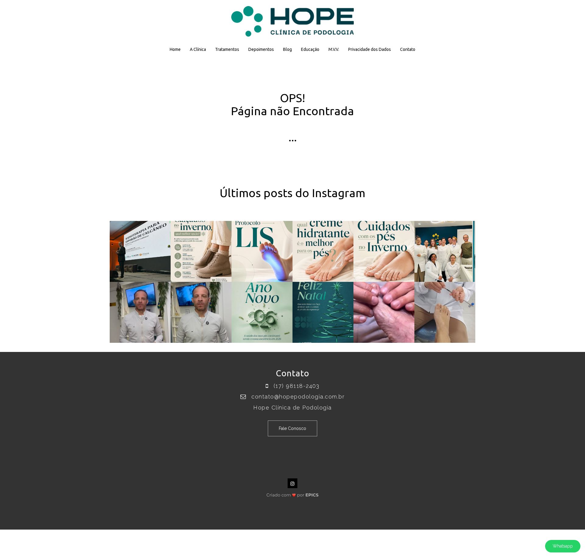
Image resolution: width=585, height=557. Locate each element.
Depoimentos (261, 49)
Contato (407, 49)
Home (175, 49)
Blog (287, 49)
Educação (310, 49)
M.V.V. (333, 49)
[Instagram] (292, 483)
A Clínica (198, 49)
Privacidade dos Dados (369, 49)
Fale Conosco (292, 428)
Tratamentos (227, 49)
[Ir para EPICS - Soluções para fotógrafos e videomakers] (293, 493)
